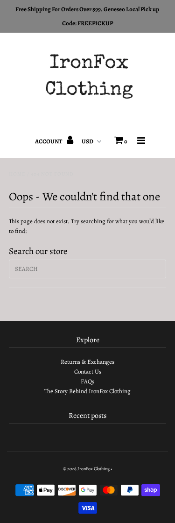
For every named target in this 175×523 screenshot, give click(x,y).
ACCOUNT (49, 141)
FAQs (87, 381)
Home (17, 173)
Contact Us (87, 371)
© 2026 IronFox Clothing (86, 469)
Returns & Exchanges (87, 362)
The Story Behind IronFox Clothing (87, 391)
